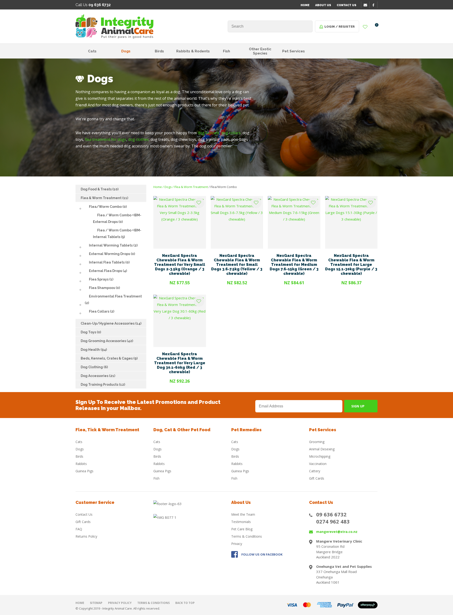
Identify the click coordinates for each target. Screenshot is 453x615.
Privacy (236, 543)
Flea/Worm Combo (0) (108, 207)
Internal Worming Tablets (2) (113, 245)
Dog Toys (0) (91, 332)
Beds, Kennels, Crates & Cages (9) (109, 358)
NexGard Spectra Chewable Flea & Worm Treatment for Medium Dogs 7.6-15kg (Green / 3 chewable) (294, 264)
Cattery (314, 471)
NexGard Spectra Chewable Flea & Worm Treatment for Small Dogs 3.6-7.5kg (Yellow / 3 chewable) (236, 264)
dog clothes (138, 139)
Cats (92, 51)
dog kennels (208, 132)
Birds (159, 51)
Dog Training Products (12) (103, 384)
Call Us (93, 5)
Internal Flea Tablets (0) (109, 262)
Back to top (185, 603)
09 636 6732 (331, 514)
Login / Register (339, 26)
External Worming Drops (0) (112, 254)
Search (307, 26)
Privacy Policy (120, 603)
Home (305, 5)
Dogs (125, 51)
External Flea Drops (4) (108, 271)
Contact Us (346, 5)
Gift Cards (316, 478)
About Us (323, 5)
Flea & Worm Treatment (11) (104, 198)
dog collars (231, 132)
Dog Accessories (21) (98, 376)
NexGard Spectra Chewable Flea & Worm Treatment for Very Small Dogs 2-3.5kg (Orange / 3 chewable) (179, 264)
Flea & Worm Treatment (191, 187)
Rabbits (81, 463)
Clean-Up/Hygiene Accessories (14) (111, 323)
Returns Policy (86, 536)
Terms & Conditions (246, 536)
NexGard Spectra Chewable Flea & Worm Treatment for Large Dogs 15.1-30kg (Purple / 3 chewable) (351, 264)
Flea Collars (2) (101, 311)
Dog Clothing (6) (94, 367)
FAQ (79, 529)
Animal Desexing (322, 449)
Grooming (316, 441)
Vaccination (318, 463)
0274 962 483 (333, 521)
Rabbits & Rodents (193, 51)
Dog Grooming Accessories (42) (107, 341)
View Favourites (365, 27)
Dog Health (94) (94, 349)
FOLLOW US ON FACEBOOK (261, 554)
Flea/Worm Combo (223, 187)
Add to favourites (199, 203)
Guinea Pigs (84, 471)
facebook (375, 5)
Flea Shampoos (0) (104, 288)
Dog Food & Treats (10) (99, 189)
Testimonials (241, 521)
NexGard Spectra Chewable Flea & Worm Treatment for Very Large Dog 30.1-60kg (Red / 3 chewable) (179, 363)
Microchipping (319, 456)
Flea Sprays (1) (101, 279)
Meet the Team (243, 514)
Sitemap (96, 603)
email (366, 5)
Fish (226, 51)
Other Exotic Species (260, 51)
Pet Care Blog (241, 529)
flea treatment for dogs (105, 139)
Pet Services (293, 51)
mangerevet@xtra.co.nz (336, 531)
